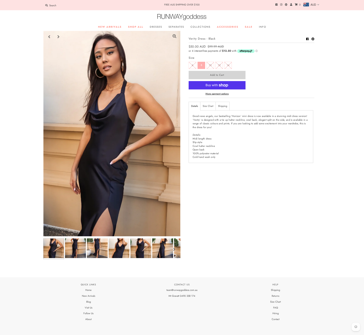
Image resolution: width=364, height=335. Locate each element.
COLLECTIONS (200, 27)
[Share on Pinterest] (312, 39)
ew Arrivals (89, 296)
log (89, 302)
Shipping (222, 106)
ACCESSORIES (227, 27)
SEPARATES (176, 27)
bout (89, 319)
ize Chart (276, 302)
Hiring (275, 313)
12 (219, 65)
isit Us (89, 307)
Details (194, 106)
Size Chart (208, 106)
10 (210, 65)
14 (228, 65)
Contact (275, 319)
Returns (275, 296)
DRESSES (156, 27)
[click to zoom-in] (174, 37)
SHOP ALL (135, 27)
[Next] (58, 37)
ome (89, 290)
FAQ (275, 307)
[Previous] (49, 37)
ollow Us (89, 313)
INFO (262, 27)
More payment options (217, 93)
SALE (249, 27)
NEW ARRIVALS (110, 27)
